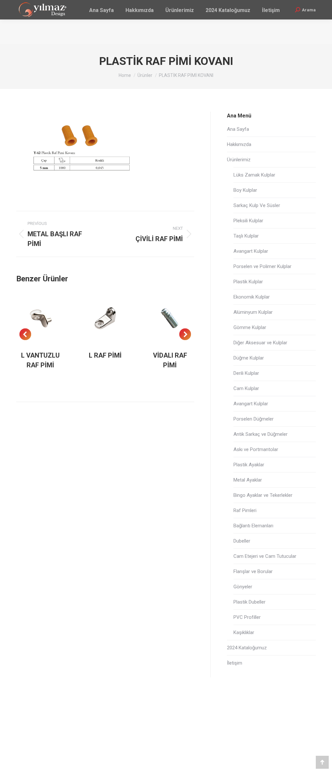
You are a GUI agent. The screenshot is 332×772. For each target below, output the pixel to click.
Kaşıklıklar (243, 632)
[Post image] (40, 318)
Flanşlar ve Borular (253, 571)
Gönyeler (242, 587)
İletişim (234, 663)
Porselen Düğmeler (253, 419)
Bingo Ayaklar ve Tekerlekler (262, 495)
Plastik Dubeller (249, 602)
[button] (25, 334)
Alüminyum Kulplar (253, 312)
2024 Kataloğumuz (247, 648)
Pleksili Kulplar (248, 221)
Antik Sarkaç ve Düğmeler (260, 434)
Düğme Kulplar (248, 358)
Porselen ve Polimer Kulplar (262, 266)
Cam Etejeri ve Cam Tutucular (264, 556)
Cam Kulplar (246, 388)
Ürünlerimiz (239, 160)
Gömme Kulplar (249, 327)
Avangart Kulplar (250, 251)
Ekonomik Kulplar (251, 297)
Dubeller (241, 541)
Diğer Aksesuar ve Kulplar (260, 343)
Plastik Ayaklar (248, 465)
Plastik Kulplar (248, 282)
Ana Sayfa (238, 129)
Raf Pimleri (244, 510)
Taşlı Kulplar (246, 236)
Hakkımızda (239, 144)
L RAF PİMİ (105, 355)
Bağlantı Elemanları (253, 526)
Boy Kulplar (245, 190)
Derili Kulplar (246, 373)
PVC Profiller (247, 617)
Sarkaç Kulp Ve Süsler (256, 205)
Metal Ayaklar (247, 480)
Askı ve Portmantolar (255, 449)
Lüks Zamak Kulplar (254, 175)
